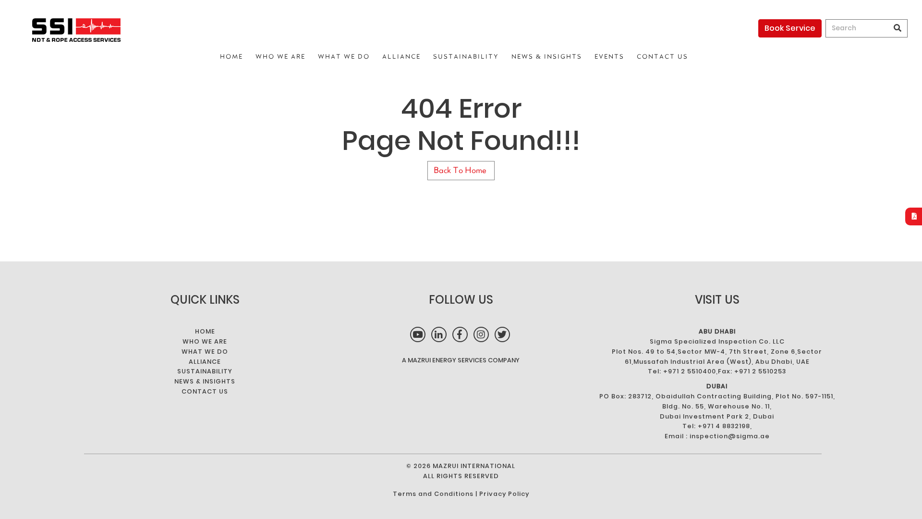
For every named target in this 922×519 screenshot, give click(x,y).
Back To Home (461, 170)
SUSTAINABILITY (466, 57)
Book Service (789, 28)
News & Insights (546, 57)
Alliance (401, 57)
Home (231, 57)
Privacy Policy (504, 494)
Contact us (662, 57)
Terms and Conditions (433, 494)
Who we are (280, 57)
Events (609, 57)
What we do (344, 57)
